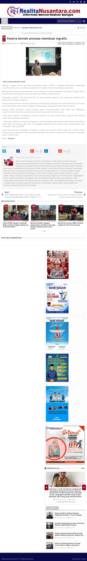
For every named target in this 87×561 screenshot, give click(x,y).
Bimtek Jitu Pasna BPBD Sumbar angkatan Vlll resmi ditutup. (70, 224)
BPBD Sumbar (12, 147)
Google (83, 559)
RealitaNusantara (7, 559)
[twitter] (73, 2)
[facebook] (70, 2)
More (83, 468)
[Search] (84, 21)
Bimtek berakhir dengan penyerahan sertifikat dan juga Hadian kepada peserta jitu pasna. (42, 226)
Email (78, 43)
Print (70, 43)
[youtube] (84, 2)
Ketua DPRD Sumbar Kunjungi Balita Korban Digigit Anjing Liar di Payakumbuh (16, 225)
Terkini (52, 508)
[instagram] (77, 2)
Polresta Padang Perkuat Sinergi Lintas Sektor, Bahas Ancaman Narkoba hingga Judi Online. (67, 545)
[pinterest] (80, 2)
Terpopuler (53, 468)
